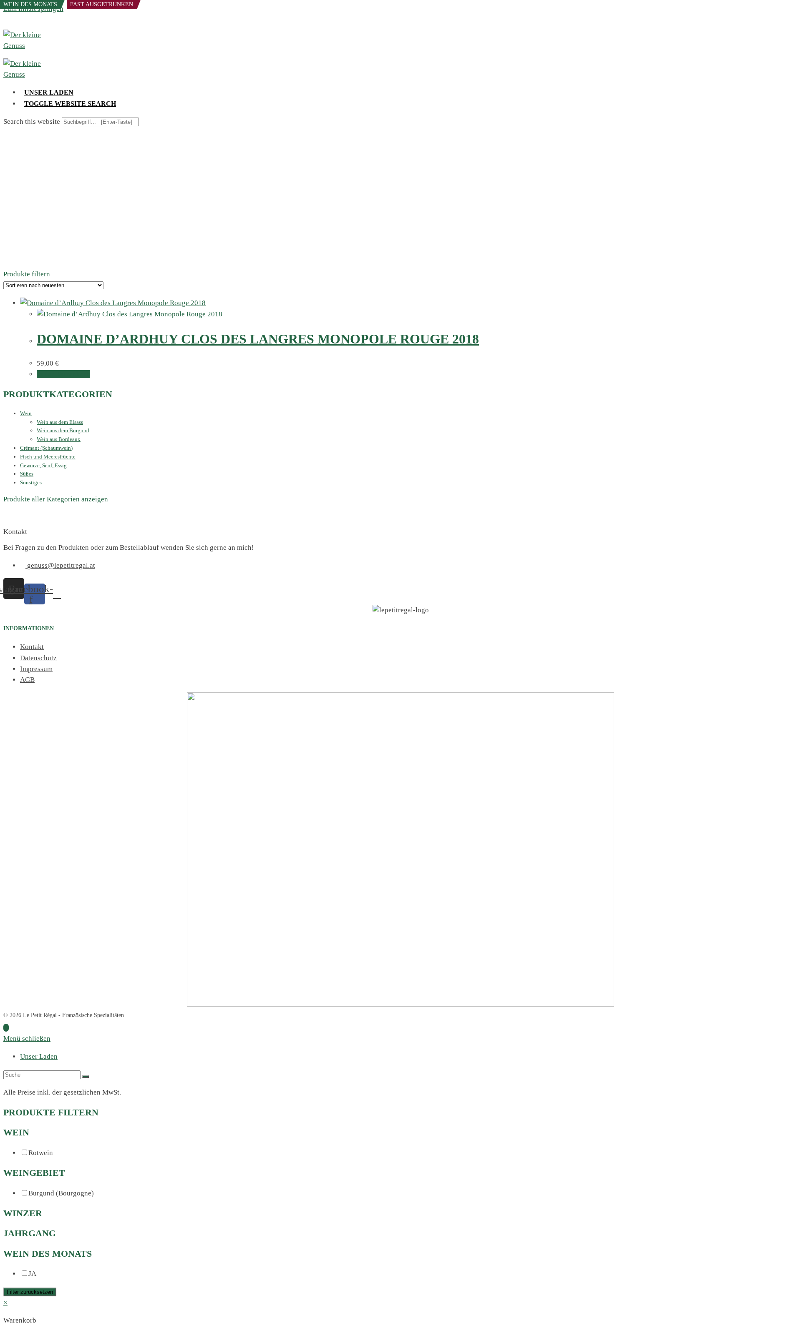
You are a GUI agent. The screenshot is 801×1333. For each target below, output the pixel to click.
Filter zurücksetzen (30, 1292)
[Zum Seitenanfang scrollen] (6, 1028)
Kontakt (32, 647)
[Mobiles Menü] (5, 23)
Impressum (36, 669)
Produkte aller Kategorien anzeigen (55, 499)
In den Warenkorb (63, 374)
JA (32, 1274)
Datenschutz (38, 658)
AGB (27, 680)
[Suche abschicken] (85, 1076)
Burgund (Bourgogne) (61, 1193)
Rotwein (40, 1153)
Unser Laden (39, 1056)
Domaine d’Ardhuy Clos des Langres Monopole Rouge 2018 (258, 338)
